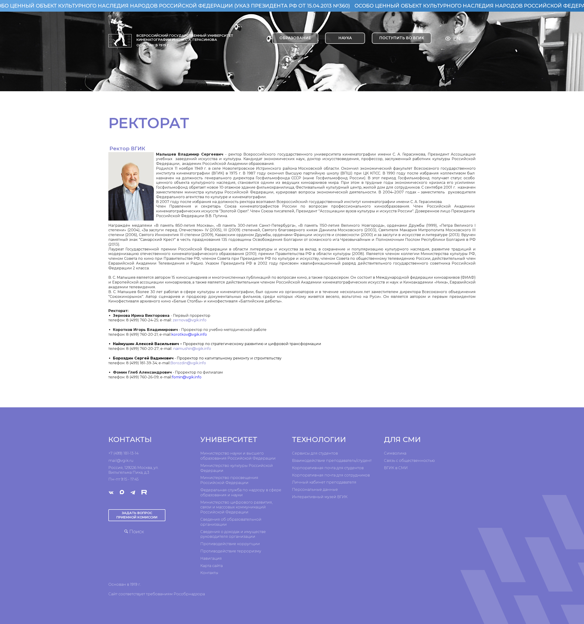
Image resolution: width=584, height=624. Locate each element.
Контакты (209, 573)
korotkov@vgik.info (189, 334)
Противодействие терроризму (230, 551)
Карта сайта (211, 566)
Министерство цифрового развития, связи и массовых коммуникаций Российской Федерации (236, 507)
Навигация (211, 558)
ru (131, 460)
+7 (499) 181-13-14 (123, 453)
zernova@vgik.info (189, 320)
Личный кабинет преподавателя (324, 482)
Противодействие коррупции (230, 544)
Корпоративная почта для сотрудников (331, 475)
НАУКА (345, 38)
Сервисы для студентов (315, 453)
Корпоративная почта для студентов (328, 468)
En (456, 39)
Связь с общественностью (409, 460)
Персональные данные (315, 489)
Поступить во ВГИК (401, 38)
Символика (395, 453)
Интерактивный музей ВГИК (319, 497)
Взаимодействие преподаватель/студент (332, 460)
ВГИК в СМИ (396, 468)
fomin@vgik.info (186, 377)
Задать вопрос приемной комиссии (136, 515)
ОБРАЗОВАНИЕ (295, 38)
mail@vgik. (118, 460)
